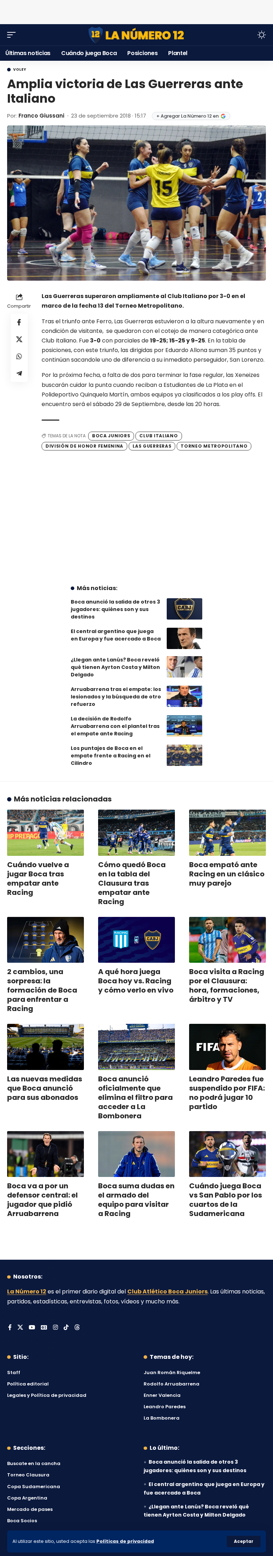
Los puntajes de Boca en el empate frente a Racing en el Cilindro (110, 756)
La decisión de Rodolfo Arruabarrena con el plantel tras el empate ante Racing (115, 726)
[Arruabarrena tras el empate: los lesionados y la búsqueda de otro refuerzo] (184, 696)
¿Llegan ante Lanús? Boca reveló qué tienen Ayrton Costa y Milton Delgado (115, 667)
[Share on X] (19, 339)
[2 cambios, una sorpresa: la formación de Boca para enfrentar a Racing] (45, 940)
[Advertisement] (136, 10)
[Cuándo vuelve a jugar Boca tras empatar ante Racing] (45, 833)
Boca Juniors (111, 436)
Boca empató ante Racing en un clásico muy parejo (226, 874)
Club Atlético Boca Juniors (167, 1291)
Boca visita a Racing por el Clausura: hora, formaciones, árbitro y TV (226, 985)
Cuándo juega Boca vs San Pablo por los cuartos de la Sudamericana (225, 1200)
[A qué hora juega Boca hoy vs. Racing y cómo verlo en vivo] (136, 940)
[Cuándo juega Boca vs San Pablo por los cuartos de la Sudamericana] (227, 1154)
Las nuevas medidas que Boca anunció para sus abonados (44, 1088)
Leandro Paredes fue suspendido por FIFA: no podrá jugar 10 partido (227, 1093)
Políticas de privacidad (125, 1541)
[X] (20, 1328)
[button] (244, 1541)
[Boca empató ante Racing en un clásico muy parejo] (227, 833)
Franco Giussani (41, 115)
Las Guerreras (152, 446)
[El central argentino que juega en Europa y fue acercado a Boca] (184, 638)
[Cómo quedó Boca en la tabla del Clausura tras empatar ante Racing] (136, 833)
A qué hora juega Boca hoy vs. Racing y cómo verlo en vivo (135, 981)
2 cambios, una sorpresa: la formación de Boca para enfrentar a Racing (42, 990)
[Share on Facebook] (19, 322)
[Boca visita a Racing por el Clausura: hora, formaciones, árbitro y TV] (227, 940)
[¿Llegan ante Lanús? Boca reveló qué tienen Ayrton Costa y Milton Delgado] (184, 666)
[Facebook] (10, 1328)
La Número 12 (26, 1291)
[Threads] (77, 1328)
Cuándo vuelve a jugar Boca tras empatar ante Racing (38, 878)
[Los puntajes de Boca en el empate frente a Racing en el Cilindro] (184, 755)
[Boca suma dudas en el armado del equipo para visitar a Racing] (136, 1154)
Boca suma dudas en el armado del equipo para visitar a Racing (136, 1200)
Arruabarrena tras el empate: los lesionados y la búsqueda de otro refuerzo (116, 697)
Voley (19, 69)
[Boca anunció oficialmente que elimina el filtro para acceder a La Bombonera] (136, 1047)
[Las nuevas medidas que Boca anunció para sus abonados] (45, 1047)
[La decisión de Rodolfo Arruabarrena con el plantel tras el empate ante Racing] (184, 725)
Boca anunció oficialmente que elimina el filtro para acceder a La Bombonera (135, 1097)
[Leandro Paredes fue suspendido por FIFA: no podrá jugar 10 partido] (227, 1047)
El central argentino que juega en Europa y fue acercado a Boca (116, 635)
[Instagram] (55, 1328)
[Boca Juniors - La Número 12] (136, 35)
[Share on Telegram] (19, 373)
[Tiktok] (66, 1328)
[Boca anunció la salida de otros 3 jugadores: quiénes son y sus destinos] (184, 609)
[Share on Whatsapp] (19, 356)
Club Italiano (158, 436)
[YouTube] (32, 1328)
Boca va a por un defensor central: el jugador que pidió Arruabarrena (42, 1200)
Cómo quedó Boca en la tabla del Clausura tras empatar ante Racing (132, 883)
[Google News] (44, 1328)
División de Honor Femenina (84, 446)
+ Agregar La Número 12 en (187, 116)
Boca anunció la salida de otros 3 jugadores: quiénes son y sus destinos (115, 609)
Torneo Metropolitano (214, 446)
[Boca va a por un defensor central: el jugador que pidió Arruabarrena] (45, 1154)
